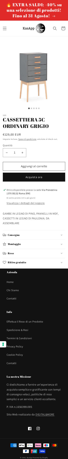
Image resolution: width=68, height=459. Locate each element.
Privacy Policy (15, 346)
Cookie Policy (15, 355)
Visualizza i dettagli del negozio (26, 203)
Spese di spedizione (27, 139)
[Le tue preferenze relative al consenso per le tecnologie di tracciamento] (3, 344)
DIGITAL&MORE (44, 414)
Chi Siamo (13, 290)
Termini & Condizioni (19, 338)
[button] (4, 28)
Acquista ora (34, 177)
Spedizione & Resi (17, 330)
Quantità (7, 145)
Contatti (12, 298)
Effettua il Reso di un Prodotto (25, 321)
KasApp (29, 458)
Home (10, 282)
